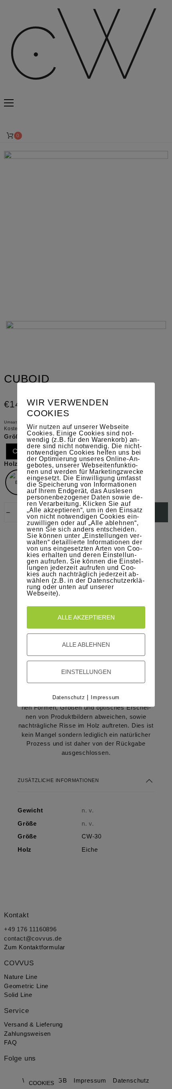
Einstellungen (86, 671)
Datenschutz (68, 697)
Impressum (105, 697)
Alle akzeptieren (86, 617)
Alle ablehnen (86, 644)
